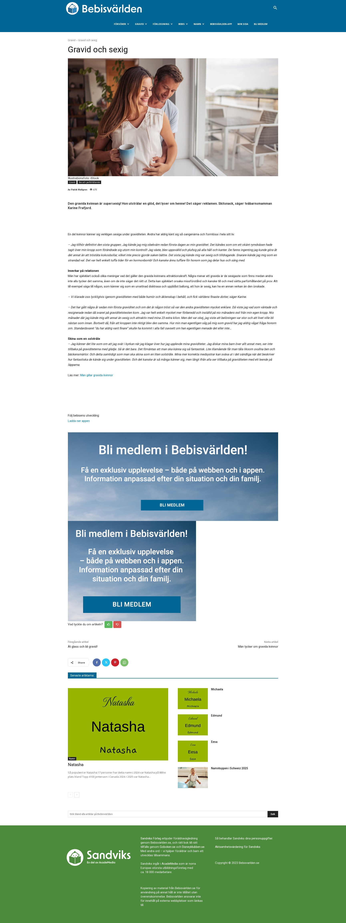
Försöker (120, 23)
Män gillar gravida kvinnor (96, 375)
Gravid (139, 23)
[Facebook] (97, 662)
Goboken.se (167, 847)
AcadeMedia (170, 863)
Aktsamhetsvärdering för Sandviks (237, 847)
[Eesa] (193, 751)
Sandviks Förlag (151, 838)
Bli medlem (261, 23)
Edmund (216, 715)
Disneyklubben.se (193, 847)
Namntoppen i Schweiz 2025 (229, 768)
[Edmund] (193, 724)
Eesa (214, 741)
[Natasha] (118, 724)
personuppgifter (261, 838)
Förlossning (161, 23)
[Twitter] (106, 662)
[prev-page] (70, 794)
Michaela (217, 689)
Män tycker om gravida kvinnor (258, 646)
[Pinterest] (115, 662)
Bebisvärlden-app (221, 23)
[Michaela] (193, 698)
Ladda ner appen (79, 421)
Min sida (242, 23)
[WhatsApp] (124, 662)
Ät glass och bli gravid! (83, 646)
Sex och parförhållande (89, 182)
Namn (197, 23)
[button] (275, 8)
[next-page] (76, 794)
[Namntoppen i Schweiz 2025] (193, 777)
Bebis (181, 23)
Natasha (75, 764)
